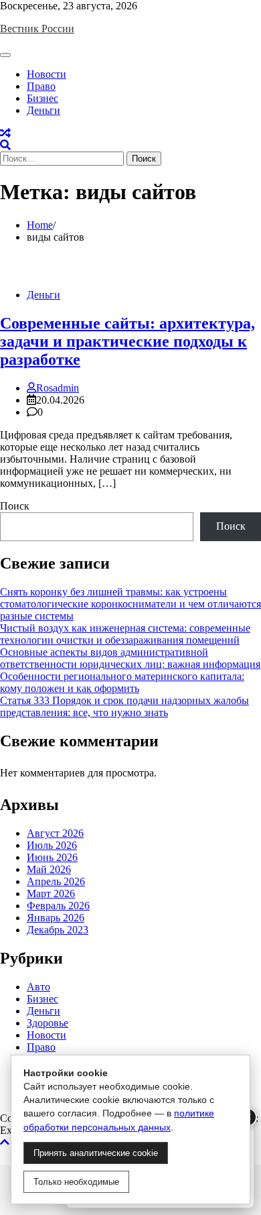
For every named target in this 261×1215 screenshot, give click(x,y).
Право (41, 86)
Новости (46, 74)
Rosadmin (57, 388)
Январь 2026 (55, 917)
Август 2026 (55, 833)
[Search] (5, 145)
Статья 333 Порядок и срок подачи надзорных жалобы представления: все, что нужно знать (124, 706)
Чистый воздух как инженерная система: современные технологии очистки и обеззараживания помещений (125, 634)
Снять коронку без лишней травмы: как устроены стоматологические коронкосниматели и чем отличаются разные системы (130, 604)
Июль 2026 (52, 845)
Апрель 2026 (56, 881)
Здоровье (47, 1023)
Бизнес (42, 98)
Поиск (14, 506)
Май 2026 (49, 869)
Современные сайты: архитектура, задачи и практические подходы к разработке (127, 341)
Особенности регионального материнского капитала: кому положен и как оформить (122, 682)
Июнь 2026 (52, 857)
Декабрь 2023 (57, 929)
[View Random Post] (5, 133)
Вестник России (37, 28)
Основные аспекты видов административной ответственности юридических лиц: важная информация (130, 658)
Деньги (43, 110)
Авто (38, 986)
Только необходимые (76, 1182)
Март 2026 (51, 893)
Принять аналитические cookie (95, 1153)
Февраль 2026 (58, 905)
